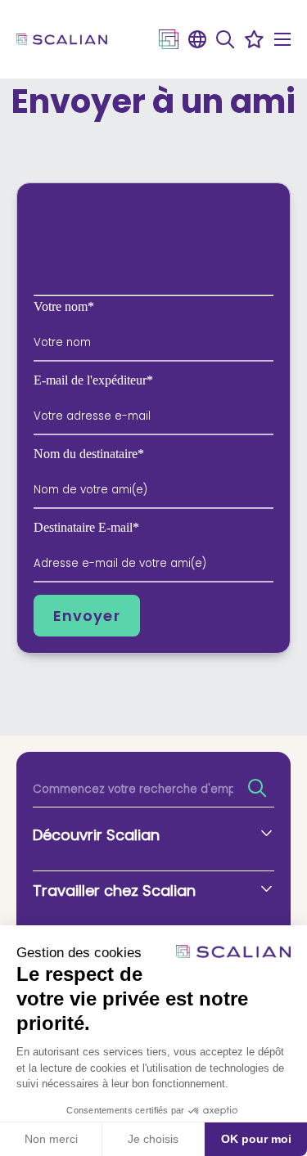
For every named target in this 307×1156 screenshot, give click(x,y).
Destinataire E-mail (86, 527)
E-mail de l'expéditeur (93, 380)
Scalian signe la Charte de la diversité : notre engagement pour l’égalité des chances (140, 240)
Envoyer (86, 615)
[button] (225, 39)
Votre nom (64, 306)
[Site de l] (168, 39)
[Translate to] (197, 39)
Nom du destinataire (89, 454)
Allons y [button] (254, 787)
